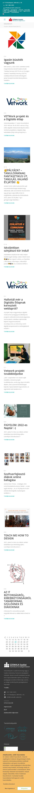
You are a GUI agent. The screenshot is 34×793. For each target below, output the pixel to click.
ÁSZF (5, 710)
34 (24, 644)
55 (19, 651)
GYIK (4, 11)
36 (7, 646)
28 (7, 644)
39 (16, 646)
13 (10, 640)
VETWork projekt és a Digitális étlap (16, 117)
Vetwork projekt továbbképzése (14, 372)
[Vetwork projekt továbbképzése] (17, 353)
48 (18, 649)
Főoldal (6, 26)
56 (22, 651)
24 (18, 642)
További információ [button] (9, 784)
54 (16, 651)
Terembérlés (15, 12)
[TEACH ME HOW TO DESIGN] (17, 518)
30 (13, 644)
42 (24, 646)
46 (13, 649)
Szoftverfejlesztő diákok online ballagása (14, 477)
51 (27, 649)
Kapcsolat (6, 12)
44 (7, 649)
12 (7, 640)
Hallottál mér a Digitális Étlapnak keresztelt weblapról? (15, 304)
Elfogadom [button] (24, 788)
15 (16, 640)
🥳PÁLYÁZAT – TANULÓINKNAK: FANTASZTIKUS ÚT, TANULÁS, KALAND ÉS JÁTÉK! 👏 (16, 176)
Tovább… (7, 687)
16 (18, 640)
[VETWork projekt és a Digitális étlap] (17, 102)
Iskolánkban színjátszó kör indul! (16, 249)
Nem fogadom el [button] (10, 788)
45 (10, 649)
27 (27, 642)
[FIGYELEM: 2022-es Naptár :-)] (17, 410)
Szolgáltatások (12, 11)
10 (26, 637)
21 (10, 642)
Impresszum (8, 707)
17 (21, 640)
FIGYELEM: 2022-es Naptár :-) (15, 426)
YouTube (27, 10)
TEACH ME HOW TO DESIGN (16, 537)
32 (18, 644)
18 (24, 640)
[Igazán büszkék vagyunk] (17, 40)
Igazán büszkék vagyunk (13, 61)
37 (10, 646)
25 (21, 642)
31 (16, 644)
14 (13, 640)
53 (13, 651)
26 (24, 642)
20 (7, 642)
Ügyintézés (26, 11)
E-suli (20, 11)
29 (10, 644)
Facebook (6, 10)
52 (10, 651)
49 (21, 649)
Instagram (14, 10)
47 (16, 649)
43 (27, 646)
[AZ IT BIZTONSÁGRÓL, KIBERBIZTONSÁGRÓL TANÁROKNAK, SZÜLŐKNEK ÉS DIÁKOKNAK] (17, 573)
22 (13, 642)
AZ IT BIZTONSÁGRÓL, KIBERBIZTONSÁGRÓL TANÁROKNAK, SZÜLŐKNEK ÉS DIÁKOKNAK (17, 599)
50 (24, 649)
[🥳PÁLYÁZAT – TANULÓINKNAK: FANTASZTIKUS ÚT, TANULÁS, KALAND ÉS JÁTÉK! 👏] (17, 155)
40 (18, 646)
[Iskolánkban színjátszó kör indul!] (17, 227)
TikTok (21, 10)
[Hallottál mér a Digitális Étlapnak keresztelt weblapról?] (17, 285)
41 (21, 646)
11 (28, 637)
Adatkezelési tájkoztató (11, 712)
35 (27, 644)
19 (27, 640)
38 (13, 646)
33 (21, 644)
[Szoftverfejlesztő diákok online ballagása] (17, 459)
